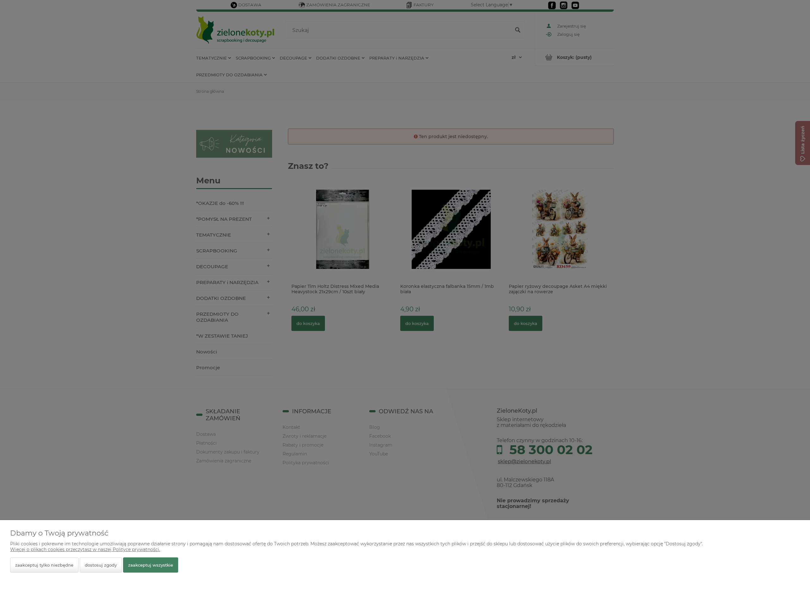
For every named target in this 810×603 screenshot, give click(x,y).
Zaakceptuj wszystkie (150, 565)
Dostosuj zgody (101, 565)
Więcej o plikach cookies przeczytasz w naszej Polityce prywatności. (85, 549)
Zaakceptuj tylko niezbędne (44, 565)
